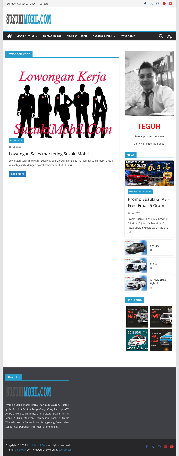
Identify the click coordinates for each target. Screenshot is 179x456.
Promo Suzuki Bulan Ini (140, 191)
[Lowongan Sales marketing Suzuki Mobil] (62, 101)
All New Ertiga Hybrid (158, 281)
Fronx (153, 263)
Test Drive (128, 36)
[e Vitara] (136, 247)
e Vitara (154, 245)
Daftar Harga (52, 36)
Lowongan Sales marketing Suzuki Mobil (49, 153)
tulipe (18, 146)
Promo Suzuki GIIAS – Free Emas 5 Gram (149, 202)
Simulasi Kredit (77, 36)
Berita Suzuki (16, 140)
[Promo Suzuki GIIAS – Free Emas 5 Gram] (149, 173)
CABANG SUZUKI (102, 36)
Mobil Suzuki (25, 36)
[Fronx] (136, 265)
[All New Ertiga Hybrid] (136, 283)
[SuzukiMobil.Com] (9, 36)
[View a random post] (169, 36)
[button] (36, 36)
